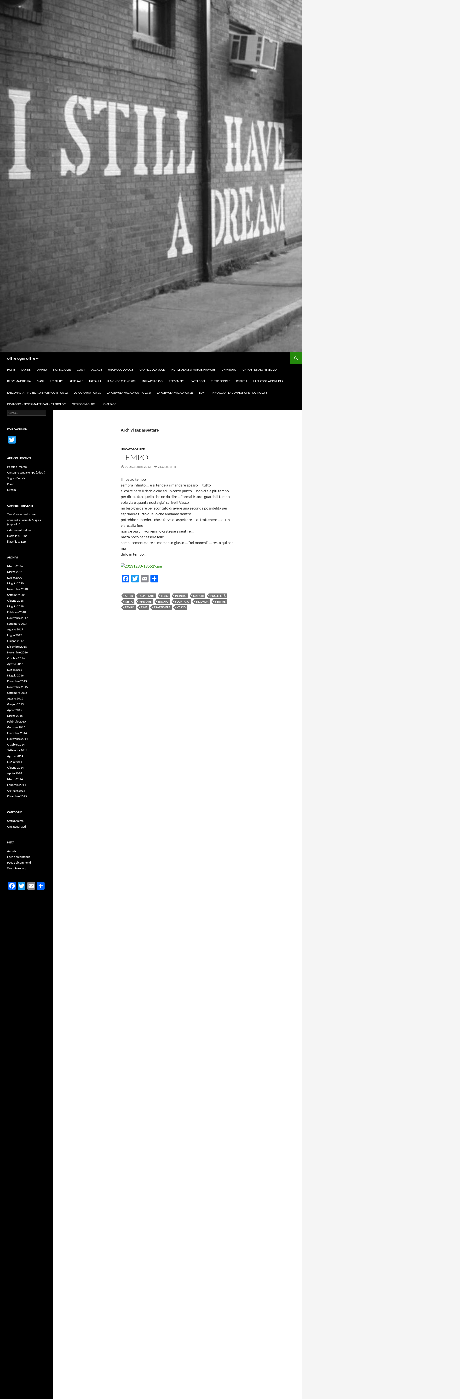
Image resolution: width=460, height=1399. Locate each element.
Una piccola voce (120, 369)
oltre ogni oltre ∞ (23, 358)
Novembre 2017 (17, 618)
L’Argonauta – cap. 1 (87, 392)
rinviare (145, 601)
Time (24, 536)
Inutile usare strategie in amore (193, 369)
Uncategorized (133, 449)
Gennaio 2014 (16, 790)
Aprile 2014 (14, 773)
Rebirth (241, 381)
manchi (198, 595)
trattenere (162, 607)
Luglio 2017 (14, 635)
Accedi (11, 851)
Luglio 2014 (14, 762)
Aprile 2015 (14, 710)
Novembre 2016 (17, 652)
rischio (163, 601)
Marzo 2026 (15, 566)
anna (10, 520)
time (144, 607)
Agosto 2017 (15, 629)
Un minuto (229, 369)
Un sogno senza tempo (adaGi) (26, 472)
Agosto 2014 (15, 756)
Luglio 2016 (14, 669)
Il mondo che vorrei (121, 381)
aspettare (147, 595)
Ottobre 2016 (16, 658)
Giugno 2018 (15, 600)
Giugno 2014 (15, 767)
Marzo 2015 (15, 715)
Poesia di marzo (17, 466)
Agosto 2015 (15, 698)
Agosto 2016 (15, 664)
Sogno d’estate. (16, 478)
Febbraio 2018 (16, 612)
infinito (180, 595)
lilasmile (12, 536)
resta (129, 601)
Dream (11, 490)
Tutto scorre (220, 381)
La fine (25, 369)
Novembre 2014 (17, 739)
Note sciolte (62, 369)
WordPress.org (16, 868)
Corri (81, 369)
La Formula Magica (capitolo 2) (129, 392)
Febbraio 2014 (16, 785)
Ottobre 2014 (16, 744)
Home (11, 369)
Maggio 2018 (15, 606)
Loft (202, 392)
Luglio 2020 (14, 577)
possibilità (218, 595)
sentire (220, 601)
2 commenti (167, 466)
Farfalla (95, 381)
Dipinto (42, 369)
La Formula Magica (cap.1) (175, 392)
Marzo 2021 (15, 572)
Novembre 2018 (17, 589)
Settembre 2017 (17, 623)
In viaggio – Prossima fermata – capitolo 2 (36, 404)
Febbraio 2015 (16, 721)
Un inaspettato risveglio (259, 369)
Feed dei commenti (19, 862)
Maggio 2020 (15, 583)
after (129, 595)
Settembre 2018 (17, 595)
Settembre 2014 (17, 750)
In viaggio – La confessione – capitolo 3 (239, 392)
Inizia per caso (152, 381)
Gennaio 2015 (16, 727)
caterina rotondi (17, 530)
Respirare (56, 381)
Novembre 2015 (17, 687)
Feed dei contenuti (18, 857)
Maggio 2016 (15, 675)
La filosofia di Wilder (268, 381)
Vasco (181, 607)
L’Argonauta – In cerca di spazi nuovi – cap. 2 (37, 392)
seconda (202, 601)
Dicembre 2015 (17, 681)
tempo (134, 457)
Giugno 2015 (15, 704)
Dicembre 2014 (17, 733)
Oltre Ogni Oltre (83, 404)
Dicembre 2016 (17, 646)
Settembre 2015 (17, 692)
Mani (40, 381)
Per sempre (176, 381)
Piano (10, 484)
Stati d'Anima (15, 821)
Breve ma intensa (19, 381)
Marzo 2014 (15, 779)
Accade (96, 369)
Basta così (197, 381)
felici (164, 595)
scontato (182, 601)
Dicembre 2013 (17, 796)
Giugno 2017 (15, 641)
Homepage (109, 404)
